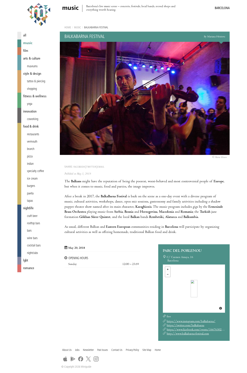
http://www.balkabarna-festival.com (188, 333)
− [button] (167, 274)
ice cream (32, 178)
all (24, 35)
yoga (29, 104)
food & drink (31, 126)
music (27, 43)
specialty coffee (35, 171)
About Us (67, 350)
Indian (30, 163)
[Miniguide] (38, 15)
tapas (30, 200)
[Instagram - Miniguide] (96, 358)
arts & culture (31, 58)
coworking (32, 119)
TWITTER (91, 167)
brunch (30, 149)
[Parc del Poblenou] (194, 288)
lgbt (25, 260)
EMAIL (100, 167)
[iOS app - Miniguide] (65, 358)
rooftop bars (33, 223)
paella (30, 193)
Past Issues (102, 350)
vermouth (32, 141)
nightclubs (32, 253)
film (25, 51)
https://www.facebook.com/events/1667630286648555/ (201, 329)
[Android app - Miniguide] (73, 358)
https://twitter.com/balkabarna (185, 325)
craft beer (32, 216)
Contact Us (116, 350)
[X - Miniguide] (88, 358)
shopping (32, 89)
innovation (29, 111)
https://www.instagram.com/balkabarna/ (191, 321)
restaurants (33, 134)
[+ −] (194, 289)
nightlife (28, 208)
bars (29, 230)
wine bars (32, 238)
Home (67, 27)
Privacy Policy (132, 350)
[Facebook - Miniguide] (81, 358)
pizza (30, 156)
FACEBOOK (79, 167)
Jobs (77, 350)
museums (32, 66)
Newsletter (88, 350)
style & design (32, 74)
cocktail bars (34, 245)
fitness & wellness (35, 96)
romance (28, 268)
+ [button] (167, 269)
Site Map (146, 350)
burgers (31, 186)
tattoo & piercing (36, 81)
